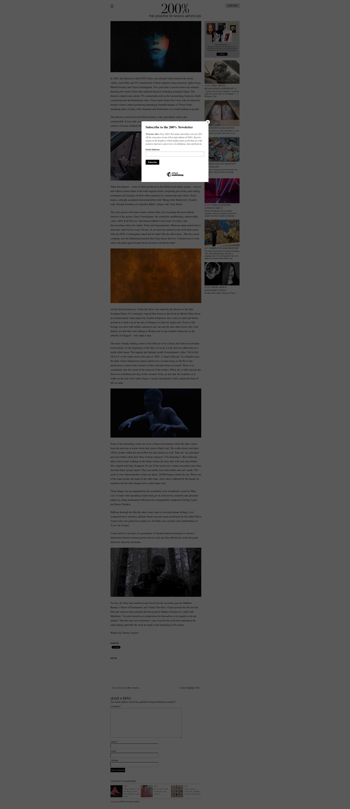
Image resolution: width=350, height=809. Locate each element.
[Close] (208, 122)
